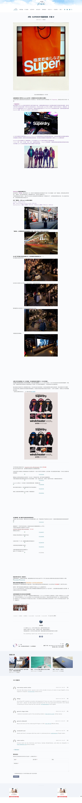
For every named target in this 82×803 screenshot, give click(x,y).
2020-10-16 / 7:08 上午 (60, 687)
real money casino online (24, 687)
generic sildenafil (22, 721)
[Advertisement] (41, 180)
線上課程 (10, 788)
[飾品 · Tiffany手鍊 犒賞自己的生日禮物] (41, 662)
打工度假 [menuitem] (26, 9)
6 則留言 (18, 672)
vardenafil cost (21, 730)
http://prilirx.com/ (49, 713)
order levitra (20, 740)
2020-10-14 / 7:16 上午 (60, 740)
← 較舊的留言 (16, 749)
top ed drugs (31, 691)
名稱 (15, 759)
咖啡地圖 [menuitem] (44, 9)
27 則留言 (40, 671)
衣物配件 (44, 19)
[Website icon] (42, 636)
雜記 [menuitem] (61, 9)
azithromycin (54, 733)
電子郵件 (35, 759)
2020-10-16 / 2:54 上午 (60, 711)
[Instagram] (67, 9)
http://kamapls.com (22, 744)
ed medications (45, 704)
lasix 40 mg (48, 723)
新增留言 (16, 763)
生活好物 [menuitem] (55, 9)
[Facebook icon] (40, 636)
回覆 (67, 687)
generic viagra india (22, 711)
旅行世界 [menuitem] (32, 9)
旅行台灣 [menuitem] (38, 9)
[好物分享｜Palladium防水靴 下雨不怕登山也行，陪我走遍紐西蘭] (19, 662)
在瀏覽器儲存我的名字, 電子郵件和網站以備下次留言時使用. (26, 773)
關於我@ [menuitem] (21, 9)
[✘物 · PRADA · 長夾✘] (63, 662)
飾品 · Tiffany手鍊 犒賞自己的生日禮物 (40, 669)
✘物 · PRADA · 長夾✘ (58, 669)
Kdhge (18, 698)
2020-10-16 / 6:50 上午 (60, 698)
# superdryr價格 (52, 615)
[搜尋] (71, 9)
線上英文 (59, 788)
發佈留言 (16, 776)
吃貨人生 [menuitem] (50, 9)
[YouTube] (69, 9)
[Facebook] (64, 9)
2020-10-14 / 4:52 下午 (60, 730)
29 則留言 (62, 671)
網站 (53, 759)
